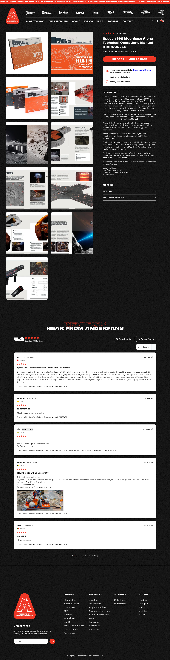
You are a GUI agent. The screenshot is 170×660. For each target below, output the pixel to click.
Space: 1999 (69, 607)
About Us (93, 599)
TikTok (142, 614)
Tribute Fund (95, 603)
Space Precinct (71, 629)
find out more (139, 2)
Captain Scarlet (71, 603)
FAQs (91, 618)
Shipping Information (99, 610)
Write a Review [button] (147, 339)
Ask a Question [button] (125, 339)
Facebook (143, 599)
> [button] (97, 556)
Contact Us (94, 629)
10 (95, 555)
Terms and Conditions (94, 623)
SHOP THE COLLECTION (103, 2)
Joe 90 (67, 621)
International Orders (142, 70)
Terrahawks (69, 633)
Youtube (143, 610)
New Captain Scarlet (74, 625)
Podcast (142, 607)
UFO (66, 610)
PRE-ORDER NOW (8, 2)
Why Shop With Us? (98, 607)
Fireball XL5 (69, 618)
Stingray (68, 614)
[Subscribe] (52, 641)
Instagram (143, 603)
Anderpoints (120, 603)
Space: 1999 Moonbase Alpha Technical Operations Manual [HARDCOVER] (42, 386)
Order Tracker (120, 599)
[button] (78, 21)
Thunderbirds (70, 599)
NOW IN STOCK (56, 2)
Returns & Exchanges (99, 614)
